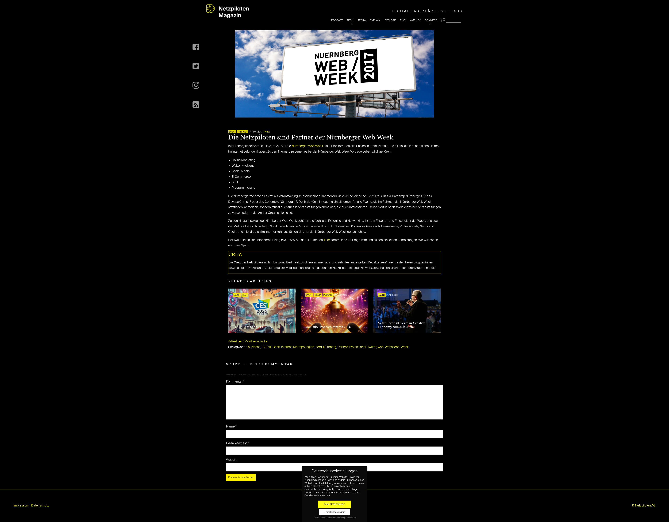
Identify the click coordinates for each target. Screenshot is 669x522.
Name (231, 426)
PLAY (403, 20)
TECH (350, 20)
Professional (357, 347)
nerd (319, 347)
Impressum (21, 505)
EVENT (232, 132)
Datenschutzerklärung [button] (336, 518)
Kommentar (235, 381)
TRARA (362, 20)
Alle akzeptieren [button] (334, 504)
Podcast (328, 295)
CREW (266, 132)
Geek (276, 347)
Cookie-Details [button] (320, 518)
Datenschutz (40, 505)
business (254, 347)
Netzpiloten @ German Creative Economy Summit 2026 (401, 325)
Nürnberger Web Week (307, 146)
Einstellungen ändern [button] (334, 512)
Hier (327, 240)
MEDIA (318, 295)
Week (405, 347)
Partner (343, 347)
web (380, 347)
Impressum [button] (351, 518)
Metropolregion (303, 347)
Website (231, 460)
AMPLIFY (415, 20)
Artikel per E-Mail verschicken (248, 341)
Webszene (392, 347)
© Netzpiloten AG (644, 505)
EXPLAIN (375, 20)
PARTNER (242, 132)
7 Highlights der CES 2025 (252, 327)
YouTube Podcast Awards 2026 (328, 327)
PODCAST (337, 20)
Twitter (371, 347)
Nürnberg (329, 347)
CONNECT (431, 20)
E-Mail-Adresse (237, 443)
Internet (286, 347)
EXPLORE (390, 20)
